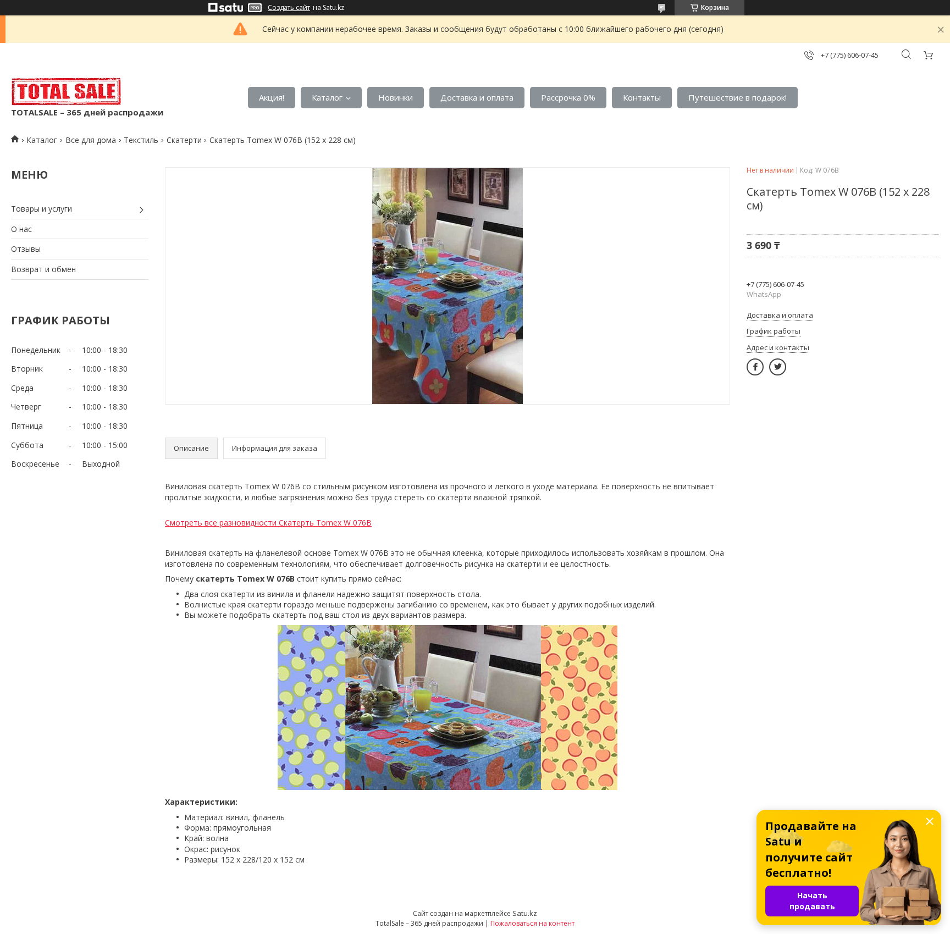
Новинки (395, 97)
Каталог (327, 97)
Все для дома (90, 140)
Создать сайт (289, 8)
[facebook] (755, 366)
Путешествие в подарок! (737, 97)
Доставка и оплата (476, 97)
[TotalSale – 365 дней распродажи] (66, 92)
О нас (21, 229)
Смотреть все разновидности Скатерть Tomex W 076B (268, 522)
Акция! (271, 97)
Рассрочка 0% (568, 97)
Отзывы (26, 249)
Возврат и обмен (43, 269)
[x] (777, 366)
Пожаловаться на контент (532, 923)
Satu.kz (524, 913)
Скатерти (184, 140)
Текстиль (141, 140)
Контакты (642, 97)
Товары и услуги (41, 208)
